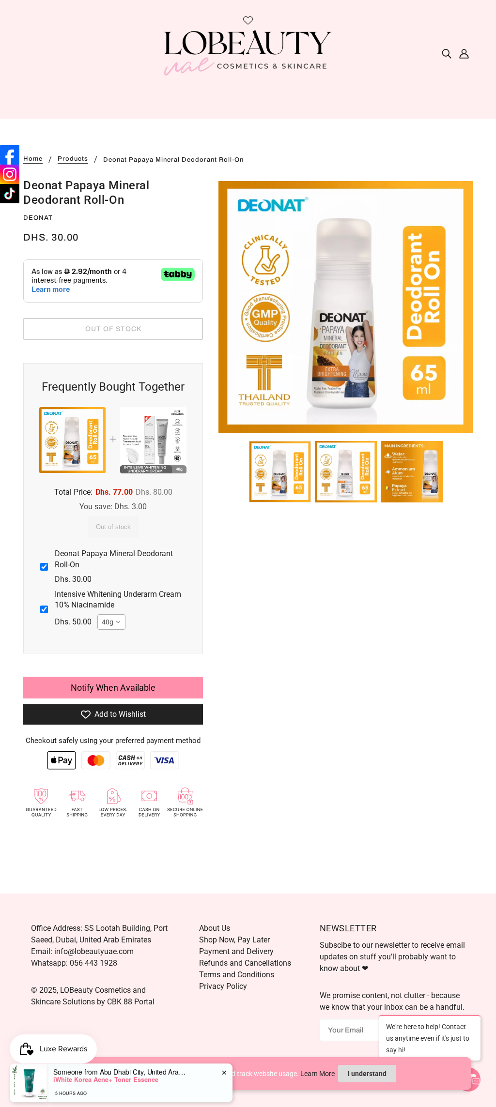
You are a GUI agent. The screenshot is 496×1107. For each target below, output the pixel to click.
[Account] (464, 53)
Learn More (317, 1073)
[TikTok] (9, 193)
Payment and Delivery (236, 951)
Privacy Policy (223, 986)
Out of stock (113, 527)
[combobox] (111, 622)
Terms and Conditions (236, 974)
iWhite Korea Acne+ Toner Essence (105, 1070)
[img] (446, 53)
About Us (214, 928)
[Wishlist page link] (248, 20)
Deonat (38, 217)
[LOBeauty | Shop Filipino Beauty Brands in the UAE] (248, 52)
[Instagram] (9, 174)
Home (33, 159)
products (73, 159)
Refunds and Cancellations (245, 963)
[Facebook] (9, 155)
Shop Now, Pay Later (234, 939)
